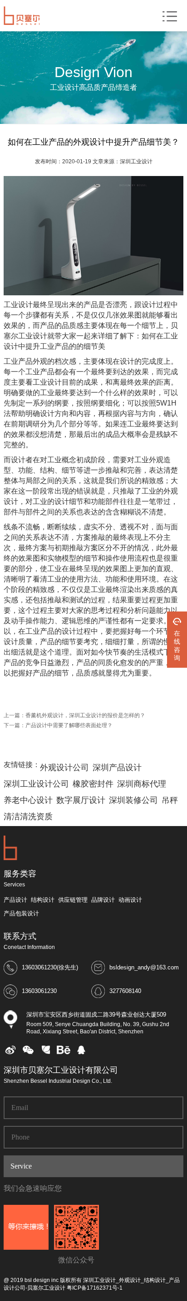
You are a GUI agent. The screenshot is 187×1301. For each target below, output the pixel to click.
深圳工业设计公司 (36, 783)
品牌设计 (103, 899)
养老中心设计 (28, 800)
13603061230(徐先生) (50, 967)
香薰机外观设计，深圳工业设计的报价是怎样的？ (85, 715)
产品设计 (15, 899)
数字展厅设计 (80, 800)
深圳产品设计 (117, 767)
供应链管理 (73, 899)
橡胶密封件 (93, 783)
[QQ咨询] (81, 1052)
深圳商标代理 (141, 783)
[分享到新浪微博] (10, 1052)
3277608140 (125, 991)
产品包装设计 (21, 913)
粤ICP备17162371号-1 (95, 1288)
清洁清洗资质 (28, 816)
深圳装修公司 (133, 800)
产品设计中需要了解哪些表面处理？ (69, 725)
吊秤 (170, 800)
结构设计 (42, 899)
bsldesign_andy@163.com (144, 967)
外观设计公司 (64, 767)
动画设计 (130, 899)
